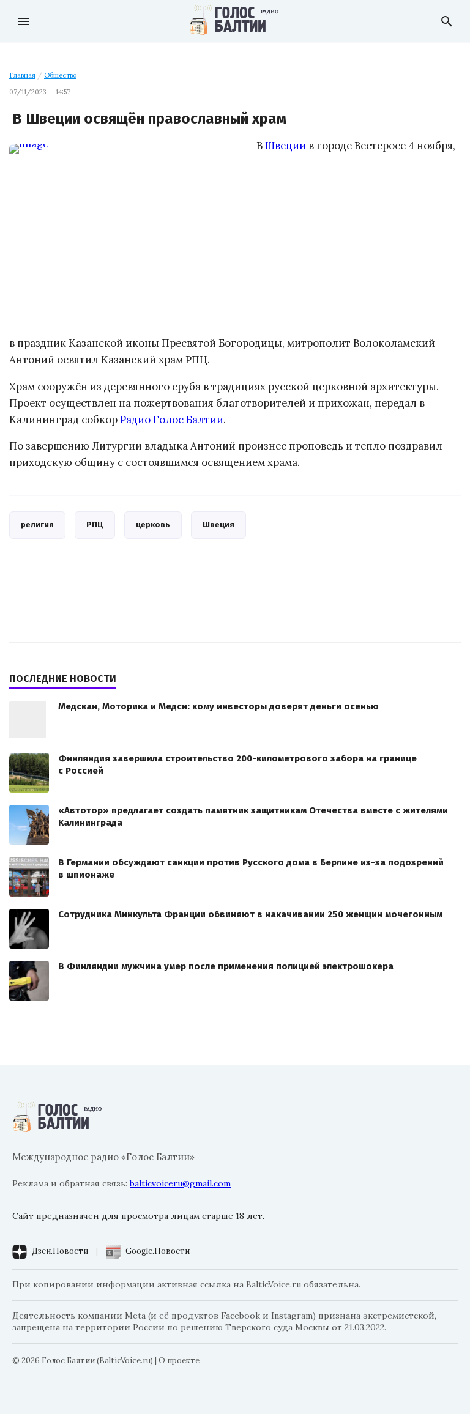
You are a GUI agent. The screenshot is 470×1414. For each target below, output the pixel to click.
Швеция (218, 524)
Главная (22, 75)
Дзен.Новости (60, 1251)
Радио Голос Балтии (171, 419)
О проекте (179, 1360)
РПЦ (94, 524)
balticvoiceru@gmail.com (180, 1183)
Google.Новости (157, 1251)
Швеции (285, 145)
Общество (60, 75)
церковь (153, 524)
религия (37, 524)
